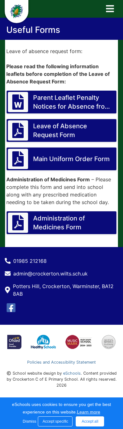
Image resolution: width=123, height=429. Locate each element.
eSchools (72, 373)
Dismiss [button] (29, 421)
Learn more (88, 411)
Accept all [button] (90, 421)
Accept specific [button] (55, 421)
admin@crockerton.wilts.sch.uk (50, 273)
